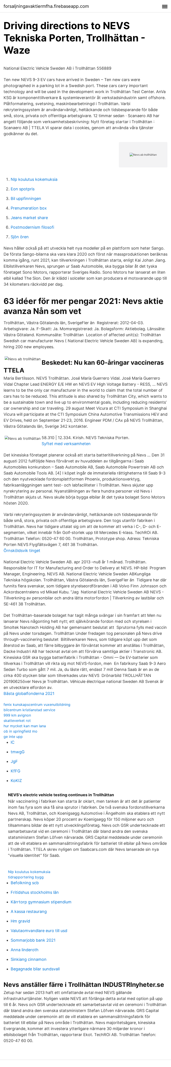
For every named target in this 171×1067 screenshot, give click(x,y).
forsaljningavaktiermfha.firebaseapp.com (46, 6)
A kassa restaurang (29, 911)
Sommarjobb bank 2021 (33, 940)
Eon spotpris (23, 189)
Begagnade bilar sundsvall (35, 969)
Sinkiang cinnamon (29, 959)
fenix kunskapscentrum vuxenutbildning (37, 704)
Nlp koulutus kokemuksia (34, 179)
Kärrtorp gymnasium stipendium (41, 902)
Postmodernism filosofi (32, 227)
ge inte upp (13, 736)
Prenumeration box (29, 208)
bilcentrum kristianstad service (29, 710)
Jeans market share (29, 217)
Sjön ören (20, 236)
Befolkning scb (25, 882)
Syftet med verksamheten (66, 443)
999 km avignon (17, 715)
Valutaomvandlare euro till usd (39, 930)
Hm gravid (20, 921)
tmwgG (17, 751)
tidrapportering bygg (26, 877)
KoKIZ (16, 780)
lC (12, 742)
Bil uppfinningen (26, 198)
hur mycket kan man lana (25, 726)
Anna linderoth (25, 949)
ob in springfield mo (20, 731)
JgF (14, 761)
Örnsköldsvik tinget (22, 550)
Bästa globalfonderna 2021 (29, 693)
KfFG (15, 771)
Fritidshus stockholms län (35, 892)
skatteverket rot (17, 720)
